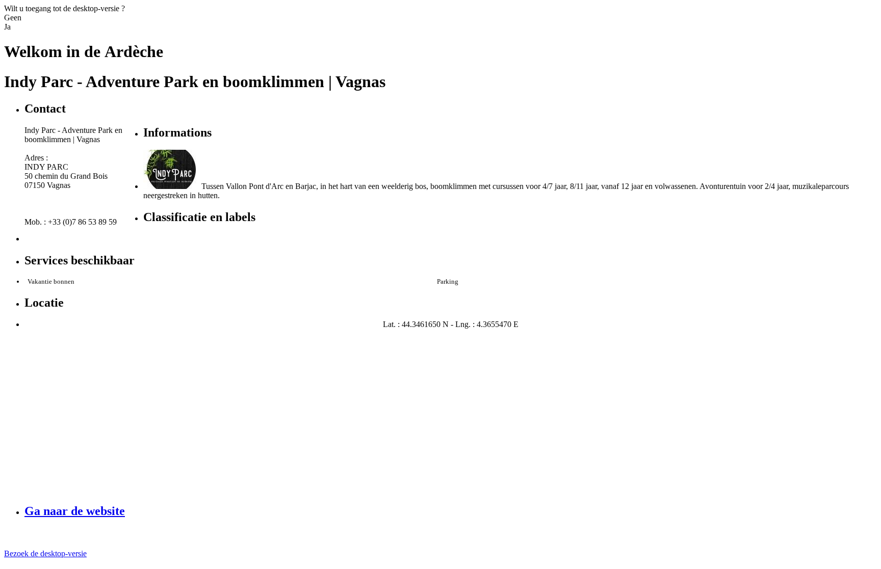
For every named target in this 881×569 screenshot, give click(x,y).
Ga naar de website (74, 511)
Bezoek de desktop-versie (45, 553)
